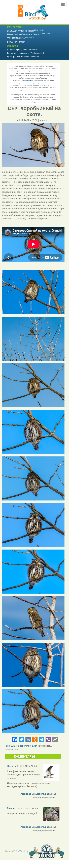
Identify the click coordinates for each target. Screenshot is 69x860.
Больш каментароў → (17, 41)
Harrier (10, 766)
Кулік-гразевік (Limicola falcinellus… (24, 56)
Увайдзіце (11, 745)
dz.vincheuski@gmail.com (31, 80)
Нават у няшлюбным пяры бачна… (24, 34)
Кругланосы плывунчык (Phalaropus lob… (26, 53)
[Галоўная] (33, 12)
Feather (11, 808)
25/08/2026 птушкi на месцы (20, 30)
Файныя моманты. (16, 37)
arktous (43, 120)
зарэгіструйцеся (28, 745)
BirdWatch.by (22, 851)
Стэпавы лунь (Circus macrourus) (22, 49)
